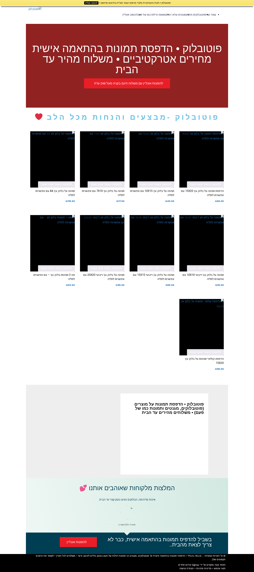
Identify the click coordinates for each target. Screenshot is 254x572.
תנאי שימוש (219, 568)
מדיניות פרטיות (203, 568)
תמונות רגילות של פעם (114, 555)
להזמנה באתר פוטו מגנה (205, 184)
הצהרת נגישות (187, 568)
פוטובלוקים (143, 555)
